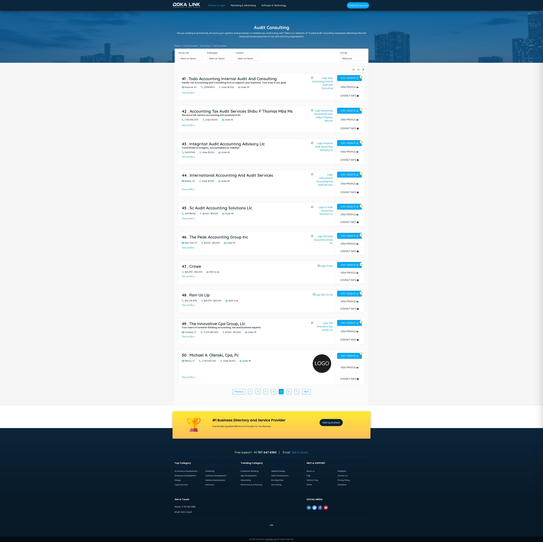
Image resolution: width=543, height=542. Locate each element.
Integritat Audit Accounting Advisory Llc (227, 143)
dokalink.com (271, 539)
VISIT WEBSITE (349, 78)
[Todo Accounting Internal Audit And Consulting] (322, 82)
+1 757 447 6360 (188, 507)
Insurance (209, 484)
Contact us (342, 475)
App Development (249, 475)
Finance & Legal (216, 5)
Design (178, 480)
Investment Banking (249, 471)
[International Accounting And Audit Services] (322, 179)
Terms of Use (312, 480)
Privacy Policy (344, 480)
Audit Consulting (219, 46)
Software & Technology (273, 5)
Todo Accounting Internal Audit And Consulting (233, 78)
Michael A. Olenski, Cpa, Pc (214, 355)
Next (306, 391)
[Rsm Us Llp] (323, 294)
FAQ (308, 475)
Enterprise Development (185, 475)
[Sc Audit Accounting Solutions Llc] (322, 210)
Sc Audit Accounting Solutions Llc (220, 207)
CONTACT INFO (349, 95)
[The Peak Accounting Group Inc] (322, 239)
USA (271, 525)
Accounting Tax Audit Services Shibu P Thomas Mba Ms (241, 111)
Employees (212, 53)
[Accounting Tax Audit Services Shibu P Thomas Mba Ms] (322, 115)
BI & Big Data (277, 480)
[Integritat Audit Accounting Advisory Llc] (322, 146)
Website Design (278, 471)
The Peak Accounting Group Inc (218, 237)
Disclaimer (342, 484)
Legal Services (181, 484)
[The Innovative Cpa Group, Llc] (322, 326)
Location (240, 53)
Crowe (195, 266)
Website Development (215, 480)
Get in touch (300, 452)
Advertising (246, 480)
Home (177, 46)
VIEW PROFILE (349, 87)
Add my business (331, 422)
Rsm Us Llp (199, 294)
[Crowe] (325, 265)
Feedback (342, 471)
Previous (238, 391)
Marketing (209, 471)
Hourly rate (184, 53)
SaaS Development (279, 475)
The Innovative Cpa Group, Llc (217, 323)
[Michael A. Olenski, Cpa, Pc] (322, 363)
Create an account (358, 5)
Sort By (343, 53)
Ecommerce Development (186, 471)
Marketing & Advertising (243, 5)
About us (310, 471)
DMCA (309, 484)
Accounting (204, 46)
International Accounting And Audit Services (231, 175)
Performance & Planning (251, 484)
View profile (189, 92)
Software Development (215, 475)
